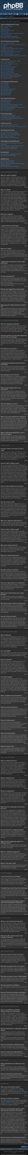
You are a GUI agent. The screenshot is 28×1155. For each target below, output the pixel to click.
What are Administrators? (6, 100)
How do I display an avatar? (7, 52)
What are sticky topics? (6, 92)
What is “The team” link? (6, 110)
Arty (15, 1152)
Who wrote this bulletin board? (7, 160)
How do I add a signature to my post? (9, 64)
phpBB (16, 383)
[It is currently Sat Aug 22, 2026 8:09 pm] (24, 18)
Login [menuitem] (25, 14)
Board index (8, 1149)
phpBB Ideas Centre (9, 1103)
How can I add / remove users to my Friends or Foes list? (14, 126)
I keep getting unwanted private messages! (10, 116)
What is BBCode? (5, 83)
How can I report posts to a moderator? (9, 73)
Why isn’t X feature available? (7, 162)
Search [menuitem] (26, 18)
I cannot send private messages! (8, 115)
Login (7, 16)
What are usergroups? (6, 103)
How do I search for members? (8, 136)
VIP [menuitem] (14, 14)
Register (12, 16)
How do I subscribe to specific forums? (9, 147)
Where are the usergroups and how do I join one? (12, 104)
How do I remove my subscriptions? (9, 148)
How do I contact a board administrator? (10, 166)
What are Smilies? (5, 86)
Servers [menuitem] (10, 14)
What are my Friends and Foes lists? (9, 125)
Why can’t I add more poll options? (8, 66)
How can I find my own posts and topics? (10, 137)
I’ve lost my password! (6, 34)
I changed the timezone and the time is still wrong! (12, 48)
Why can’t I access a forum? (7, 69)
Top (26, 187)
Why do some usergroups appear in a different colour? (13, 107)
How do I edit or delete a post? (7, 62)
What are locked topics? (6, 93)
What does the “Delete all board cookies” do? (11, 37)
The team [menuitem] (22, 1149)
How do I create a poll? (6, 65)
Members (18, 14)
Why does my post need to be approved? (10, 76)
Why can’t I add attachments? (7, 71)
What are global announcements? (8, 89)
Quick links (1, 14)
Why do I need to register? (7, 26)
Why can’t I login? (5, 32)
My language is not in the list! (7, 50)
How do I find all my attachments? (8, 155)
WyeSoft (5, 14)
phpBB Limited (15, 1090)
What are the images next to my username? (10, 51)
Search (2, 16)
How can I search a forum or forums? (9, 131)
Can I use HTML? (5, 85)
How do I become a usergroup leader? (9, 105)
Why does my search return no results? (9, 133)
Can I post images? (5, 87)
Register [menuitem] (27, 14)
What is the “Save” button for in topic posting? (11, 75)
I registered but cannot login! (7, 30)
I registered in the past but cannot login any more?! (12, 33)
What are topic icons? (5, 94)
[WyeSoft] (14, 6)
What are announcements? (7, 90)
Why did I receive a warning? (7, 72)
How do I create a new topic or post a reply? (11, 61)
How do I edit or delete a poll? (7, 68)
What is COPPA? (4, 27)
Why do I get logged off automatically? (9, 36)
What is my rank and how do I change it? (10, 54)
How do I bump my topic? (6, 78)
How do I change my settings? (7, 43)
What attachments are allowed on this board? (11, 154)
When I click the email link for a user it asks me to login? (13, 55)
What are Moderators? (6, 101)
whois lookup (21, 1116)
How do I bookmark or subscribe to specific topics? (12, 145)
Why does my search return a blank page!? (10, 134)
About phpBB (24, 1093)
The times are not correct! (6, 47)
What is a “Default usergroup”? (7, 108)
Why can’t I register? (5, 29)
